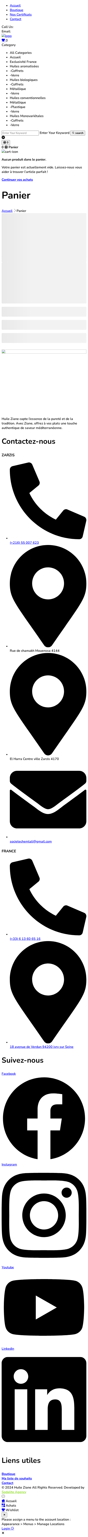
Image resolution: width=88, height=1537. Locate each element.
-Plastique (17, 107)
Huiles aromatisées (24, 66)
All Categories (21, 53)
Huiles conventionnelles (28, 98)
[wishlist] (4, 40)
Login (6, 1528)
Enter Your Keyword (54, 133)
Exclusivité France (23, 62)
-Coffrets (17, 71)
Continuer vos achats (17, 179)
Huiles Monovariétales (27, 116)
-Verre (14, 75)
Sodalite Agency (14, 1492)
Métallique (18, 89)
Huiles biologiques (24, 80)
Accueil (15, 57)
